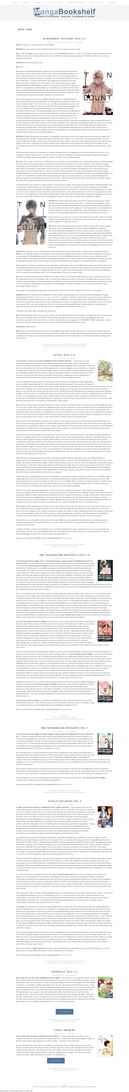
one (75, 53)
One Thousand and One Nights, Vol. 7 (64, 728)
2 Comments (71, 558)
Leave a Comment (71, 731)
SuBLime (72, 346)
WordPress (73, 1086)
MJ (59, 42)
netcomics (74, 546)
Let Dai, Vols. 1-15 (64, 355)
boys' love (57, 346)
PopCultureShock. (66, 709)
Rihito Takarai (65, 346)
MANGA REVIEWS (76, 344)
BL (52, 346)
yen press (82, 719)
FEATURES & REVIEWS (65, 344)
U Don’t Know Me (64, 1030)
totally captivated (75, 963)
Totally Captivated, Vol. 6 (64, 801)
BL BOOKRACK (54, 344)
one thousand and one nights (68, 719)
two (82, 53)
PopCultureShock (66, 538)
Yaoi (84, 346)
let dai (68, 546)
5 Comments (79, 42)
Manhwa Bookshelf (67, 544)
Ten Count (79, 346)
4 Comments (71, 804)
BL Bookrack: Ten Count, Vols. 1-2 (64, 39)
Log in (65, 1085)
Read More (64, 1011)
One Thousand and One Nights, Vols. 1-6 (65, 555)
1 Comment (71, 1033)
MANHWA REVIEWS (79, 544)
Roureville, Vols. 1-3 (65, 972)
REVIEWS (84, 344)
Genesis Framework (89, 1086)
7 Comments (71, 358)
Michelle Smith (68, 42)
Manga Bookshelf (64, 12)
